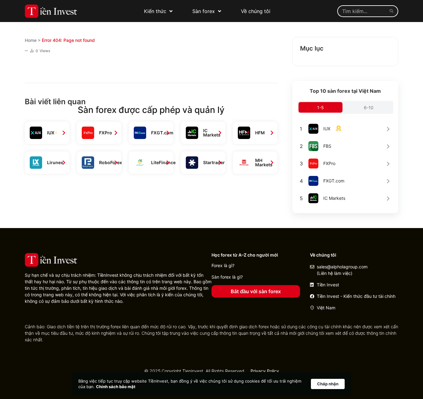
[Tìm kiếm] (392, 11)
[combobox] (362, 11)
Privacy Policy (265, 371)
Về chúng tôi (255, 11)
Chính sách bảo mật (115, 386)
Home (31, 40)
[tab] (320, 107)
